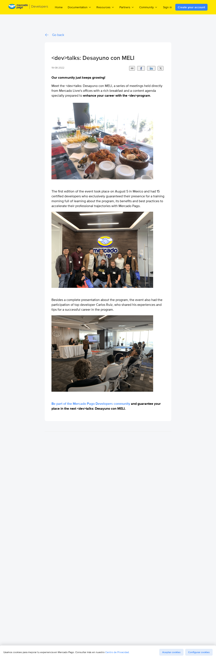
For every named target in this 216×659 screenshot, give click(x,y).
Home (59, 7)
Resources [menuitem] (103, 7)
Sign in (167, 7)
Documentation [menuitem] (78, 7)
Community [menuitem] (146, 7)
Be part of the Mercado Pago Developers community (90, 403)
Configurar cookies (199, 652)
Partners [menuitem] (124, 7)
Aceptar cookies (171, 652)
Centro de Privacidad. (117, 652)
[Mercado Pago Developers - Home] (28, 7)
